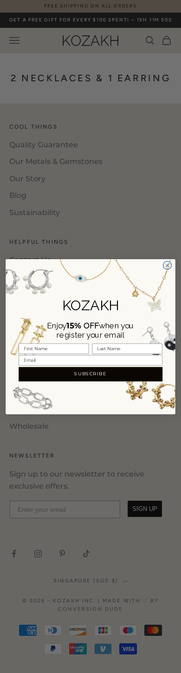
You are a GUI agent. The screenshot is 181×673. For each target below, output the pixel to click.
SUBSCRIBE (90, 374)
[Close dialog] (167, 265)
